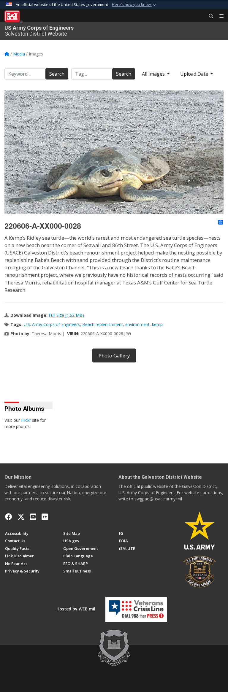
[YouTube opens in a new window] (33, 516)
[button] (134, 5)
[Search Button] (209, 16)
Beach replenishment (102, 324)
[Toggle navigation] (219, 16)
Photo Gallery (114, 355)
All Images (154, 74)
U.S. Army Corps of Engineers (52, 324)
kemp (157, 324)
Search (56, 74)
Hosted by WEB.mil (75, 609)
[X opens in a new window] (21, 516)
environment (137, 324)
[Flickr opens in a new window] (45, 516)
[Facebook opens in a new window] (8, 516)
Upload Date (194, 74)
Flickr (26, 420)
